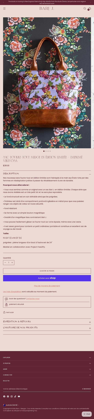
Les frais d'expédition (12, 291)
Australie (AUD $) (11, 405)
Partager (10, 312)
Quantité (7, 258)
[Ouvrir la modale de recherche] (84, 8)
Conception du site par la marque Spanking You (20, 411)
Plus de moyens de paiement (47, 286)
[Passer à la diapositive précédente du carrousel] (84, 343)
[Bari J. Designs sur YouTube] (19, 396)
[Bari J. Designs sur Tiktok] (15, 396)
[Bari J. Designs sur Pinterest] (8, 396)
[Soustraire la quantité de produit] (12, 262)
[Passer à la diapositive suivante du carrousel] (89, 343)
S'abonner (86, 389)
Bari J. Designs (21, 409)
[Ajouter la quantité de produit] (5, 262)
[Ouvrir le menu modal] (4, 8)
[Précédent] (3, 2)
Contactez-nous (32, 298)
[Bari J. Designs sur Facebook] (4, 396)
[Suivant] (90, 2)
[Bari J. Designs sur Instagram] (11, 396)
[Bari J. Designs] (47, 8)
